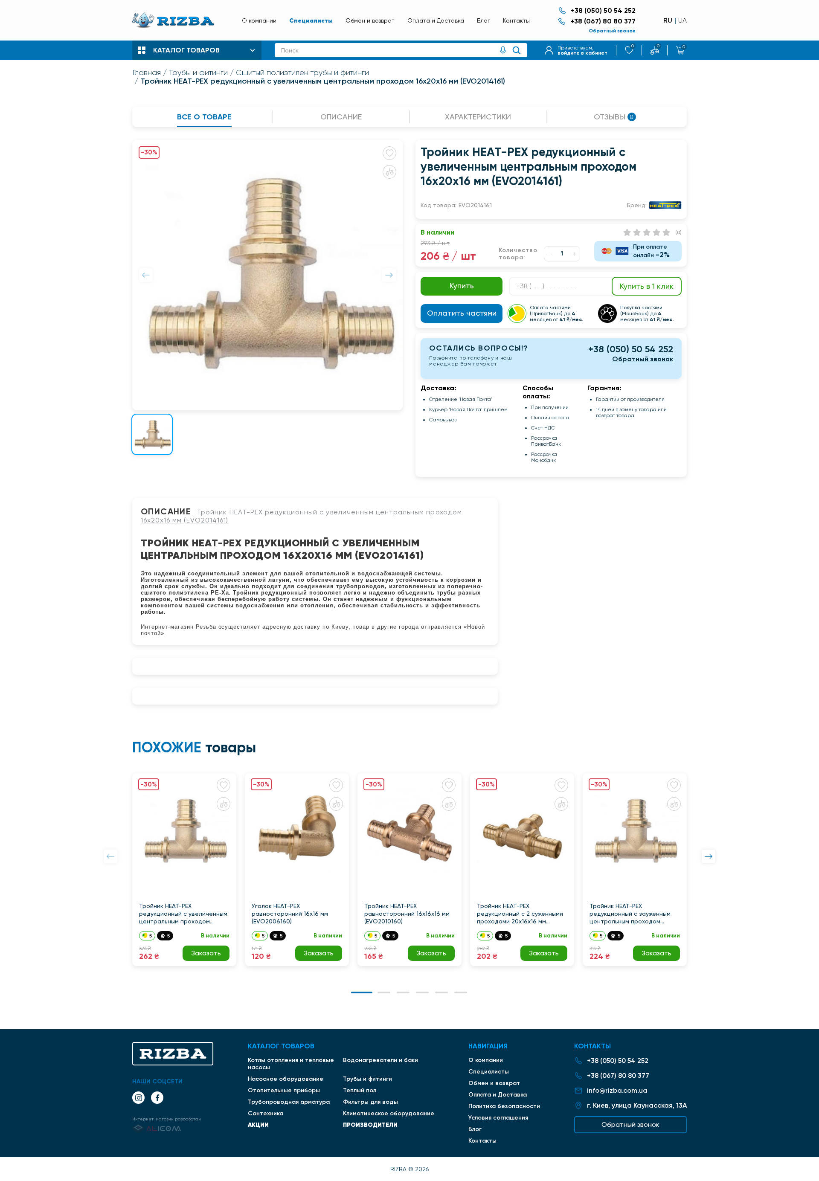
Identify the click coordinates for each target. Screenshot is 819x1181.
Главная (146, 72)
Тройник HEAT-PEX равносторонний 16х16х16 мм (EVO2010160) (407, 913)
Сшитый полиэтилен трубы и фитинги (302, 72)
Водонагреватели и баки (380, 1060)
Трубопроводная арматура (289, 1102)
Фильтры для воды (370, 1102)
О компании (259, 20)
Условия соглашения (498, 1117)
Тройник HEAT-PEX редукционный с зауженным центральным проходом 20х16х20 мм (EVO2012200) (630, 913)
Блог (483, 20)
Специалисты (311, 20)
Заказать (206, 953)
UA (682, 20)
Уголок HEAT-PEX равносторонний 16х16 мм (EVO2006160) (290, 913)
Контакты (516, 20)
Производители (370, 1125)
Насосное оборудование (285, 1078)
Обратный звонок (612, 31)
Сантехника (265, 1113)
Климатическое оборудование (388, 1113)
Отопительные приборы (284, 1090)
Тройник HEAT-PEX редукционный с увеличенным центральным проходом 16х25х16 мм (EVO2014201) (183, 913)
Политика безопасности (504, 1106)
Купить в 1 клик (647, 285)
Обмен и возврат (370, 20)
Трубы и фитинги (198, 72)
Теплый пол (359, 1090)
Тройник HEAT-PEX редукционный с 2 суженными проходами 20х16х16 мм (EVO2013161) (520, 913)
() (678, 232)
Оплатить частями (462, 312)
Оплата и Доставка (435, 20)
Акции (258, 1125)
